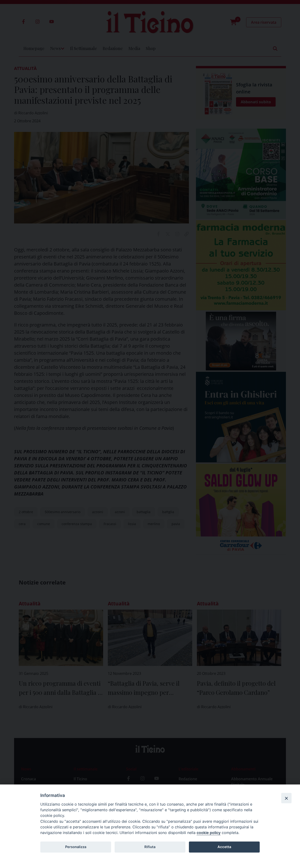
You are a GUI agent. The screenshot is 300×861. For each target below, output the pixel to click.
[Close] (286, 798)
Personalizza (75, 847)
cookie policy (209, 832)
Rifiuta (149, 847)
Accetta (224, 847)
